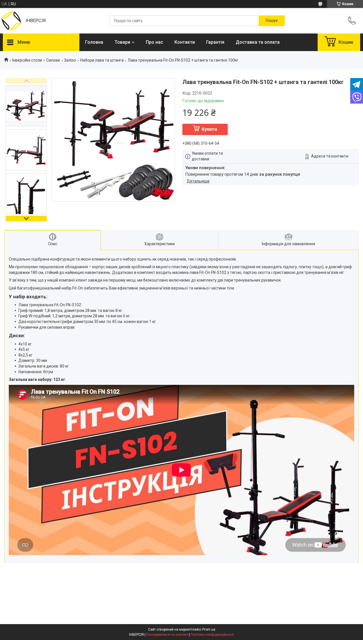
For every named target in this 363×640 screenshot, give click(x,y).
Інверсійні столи (27, 60)
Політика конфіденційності (212, 635)
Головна (94, 42)
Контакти (184, 42)
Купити (209, 129)
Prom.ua (208, 629)
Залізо (70, 60)
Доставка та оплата (258, 42)
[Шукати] (272, 20)
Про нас (154, 42)
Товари (122, 42)
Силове (53, 60)
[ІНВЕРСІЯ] (11, 21)
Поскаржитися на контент (167, 635)
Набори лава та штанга (102, 60)
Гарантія (215, 42)
